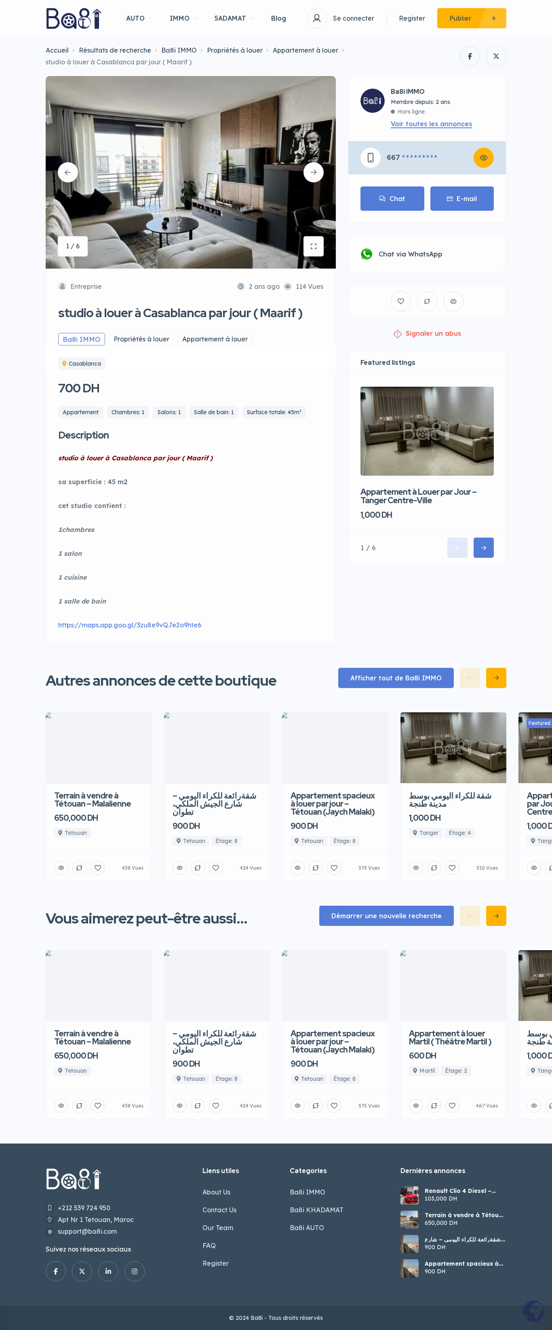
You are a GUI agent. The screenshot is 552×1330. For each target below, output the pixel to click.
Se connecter (353, 18)
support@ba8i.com (87, 1231)
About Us (216, 1192)
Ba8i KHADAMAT (316, 1210)
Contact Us (219, 1210)
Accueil (57, 50)
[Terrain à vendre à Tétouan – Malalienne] (409, 1220)
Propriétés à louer (235, 50)
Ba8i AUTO (307, 1228)
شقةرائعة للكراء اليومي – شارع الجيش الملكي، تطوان (463, 1239)
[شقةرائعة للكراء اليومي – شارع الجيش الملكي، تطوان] (409, 1244)
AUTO (135, 18)
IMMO (180, 18)
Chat (397, 199)
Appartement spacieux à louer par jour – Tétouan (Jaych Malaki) (462, 1263)
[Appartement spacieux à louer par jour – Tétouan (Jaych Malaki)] (409, 1268)
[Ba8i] (74, 18)
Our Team (217, 1228)
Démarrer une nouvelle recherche (386, 916)
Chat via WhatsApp (410, 254)
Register (412, 18)
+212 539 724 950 (84, 1208)
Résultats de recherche (115, 50)
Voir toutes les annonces (431, 124)
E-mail (467, 199)
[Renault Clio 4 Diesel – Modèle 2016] (409, 1195)
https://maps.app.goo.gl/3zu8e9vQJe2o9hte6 (129, 625)
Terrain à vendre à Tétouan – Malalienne (465, 1215)
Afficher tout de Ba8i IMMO (396, 678)
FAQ (209, 1245)
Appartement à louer (305, 50)
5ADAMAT (230, 18)
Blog (278, 18)
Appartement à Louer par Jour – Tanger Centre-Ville (418, 496)
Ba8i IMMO (179, 50)
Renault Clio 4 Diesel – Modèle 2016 (458, 1191)
